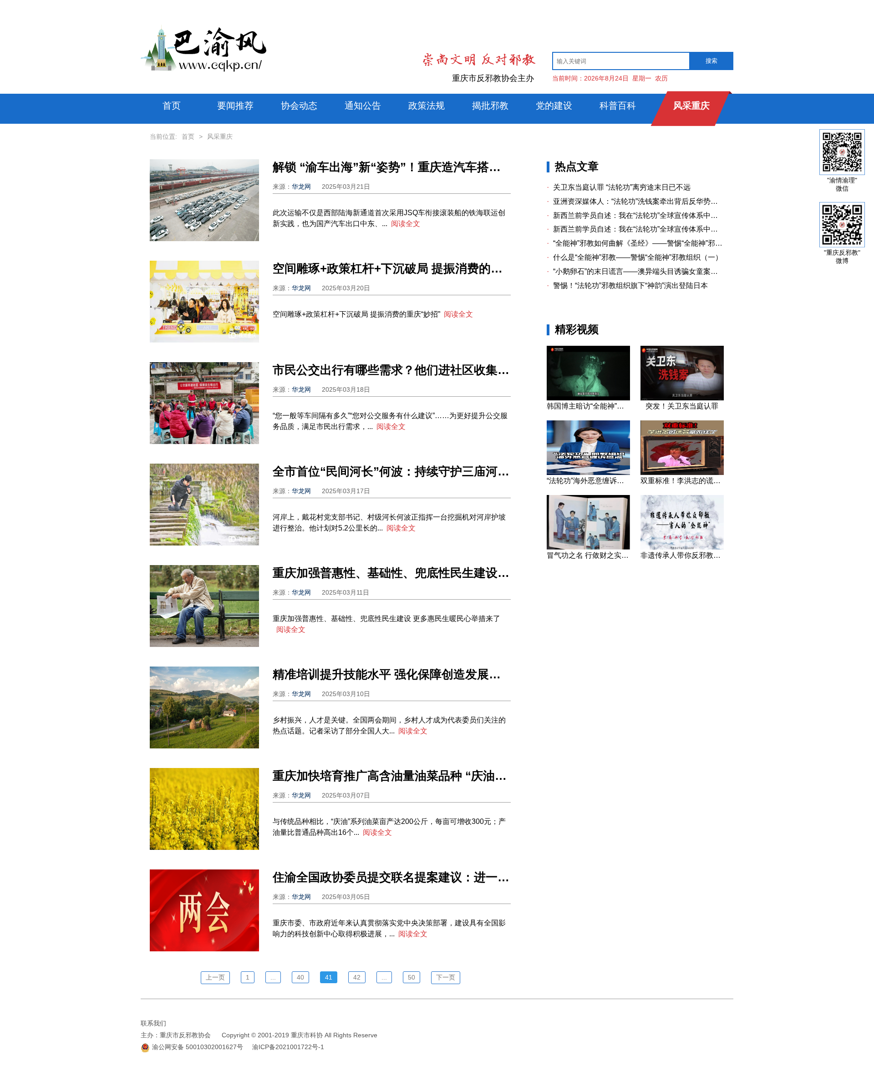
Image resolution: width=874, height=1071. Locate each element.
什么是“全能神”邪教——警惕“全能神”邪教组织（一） (634, 257)
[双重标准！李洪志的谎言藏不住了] (681, 472)
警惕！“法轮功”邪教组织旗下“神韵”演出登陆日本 (627, 285)
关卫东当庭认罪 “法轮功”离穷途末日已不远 (619, 187)
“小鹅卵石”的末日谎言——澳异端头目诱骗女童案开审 (635, 271)
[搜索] (711, 61)
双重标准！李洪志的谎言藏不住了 (681, 481)
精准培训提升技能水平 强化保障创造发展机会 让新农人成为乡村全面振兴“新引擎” (392, 674)
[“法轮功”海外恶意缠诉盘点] (588, 472)
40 (300, 977)
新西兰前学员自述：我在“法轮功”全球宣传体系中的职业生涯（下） (635, 215)
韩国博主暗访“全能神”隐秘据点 (588, 406)
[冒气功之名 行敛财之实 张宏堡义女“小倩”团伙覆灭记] (588, 547)
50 (411, 977)
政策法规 (426, 106)
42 (357, 977)
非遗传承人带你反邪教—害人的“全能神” (681, 555)
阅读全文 (405, 223)
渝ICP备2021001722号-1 (288, 1047)
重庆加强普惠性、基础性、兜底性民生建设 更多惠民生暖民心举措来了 (392, 573)
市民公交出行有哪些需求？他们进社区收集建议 (392, 370)
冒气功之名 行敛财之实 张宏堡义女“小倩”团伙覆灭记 (588, 555)
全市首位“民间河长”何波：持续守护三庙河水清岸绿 (392, 471)
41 (328, 977)
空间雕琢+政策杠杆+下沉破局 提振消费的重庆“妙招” (392, 268)
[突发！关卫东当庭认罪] (681, 398)
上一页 (215, 977)
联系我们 (153, 1023)
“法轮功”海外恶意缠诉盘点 (588, 481)
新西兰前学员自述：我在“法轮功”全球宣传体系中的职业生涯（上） (635, 229)
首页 (172, 106)
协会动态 (299, 106)
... (273, 977)
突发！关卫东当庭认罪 (681, 406)
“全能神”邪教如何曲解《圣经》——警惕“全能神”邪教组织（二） (635, 243)
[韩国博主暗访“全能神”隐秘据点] (588, 398)
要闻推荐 (235, 106)
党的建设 (554, 106)
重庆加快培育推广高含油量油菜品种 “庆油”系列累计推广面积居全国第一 (392, 776)
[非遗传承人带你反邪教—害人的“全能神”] (681, 547)
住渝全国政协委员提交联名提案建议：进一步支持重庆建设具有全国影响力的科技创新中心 (392, 877)
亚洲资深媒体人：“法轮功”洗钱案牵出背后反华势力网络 (635, 201)
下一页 (445, 977)
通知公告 (363, 106)
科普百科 (618, 106)
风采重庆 (691, 106)
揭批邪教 (490, 106)
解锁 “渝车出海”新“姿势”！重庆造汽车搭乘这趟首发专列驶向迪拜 (392, 167)
